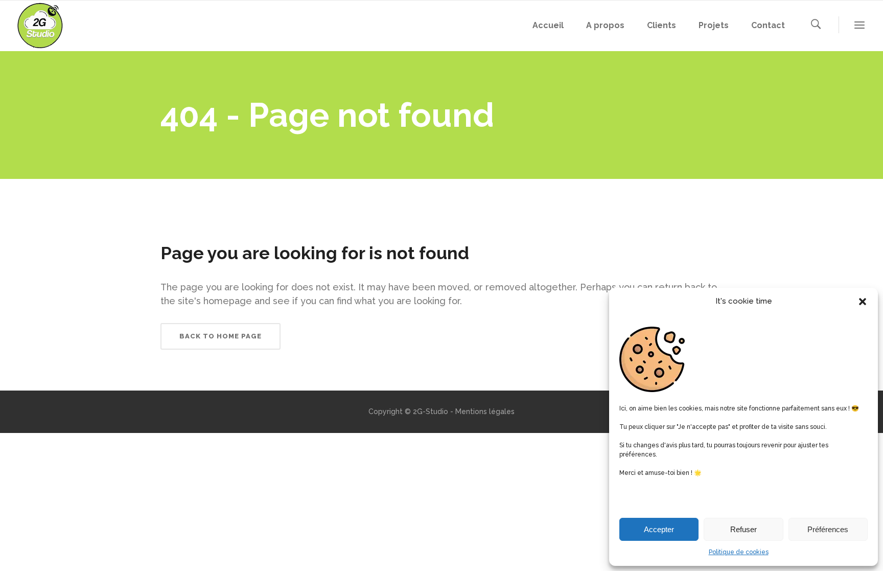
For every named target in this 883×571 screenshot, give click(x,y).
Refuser (743, 529)
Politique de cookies (739, 552)
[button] (862, 301)
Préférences (827, 529)
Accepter (659, 529)
